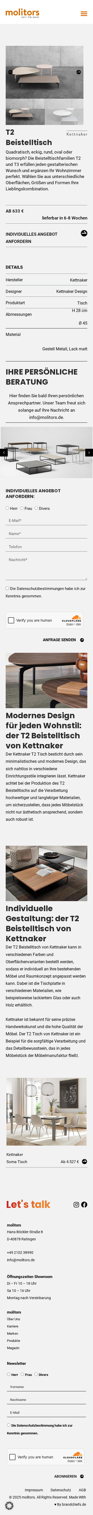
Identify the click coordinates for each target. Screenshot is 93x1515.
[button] (84, 13)
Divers (44, 508)
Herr (14, 508)
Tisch (82, 303)
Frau (28, 508)
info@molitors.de (21, 1260)
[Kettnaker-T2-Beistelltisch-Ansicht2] (44, 72)
